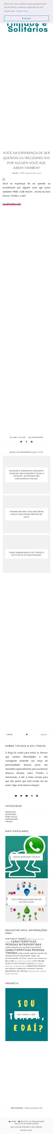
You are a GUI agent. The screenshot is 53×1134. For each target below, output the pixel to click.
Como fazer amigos (27, 953)
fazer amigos (34, 971)
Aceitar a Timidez (16, 939)
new (10, 735)
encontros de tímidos (16, 971)
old (43, 735)
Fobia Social (11, 817)
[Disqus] (26, 615)
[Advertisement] (26, 60)
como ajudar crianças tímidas (19, 963)
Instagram (37, 437)
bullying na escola (23, 961)
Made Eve (26, 1130)
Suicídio (23, 958)
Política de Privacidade (32, 1121)
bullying (9, 961)
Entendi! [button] (26, 18)
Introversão (11, 819)
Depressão (10, 814)
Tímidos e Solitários (32, 1127)
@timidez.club (36, 1108)
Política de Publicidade (26, 1123)
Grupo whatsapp (22, 956)
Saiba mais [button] (22, 11)
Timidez (9, 822)
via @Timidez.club (12, 204)
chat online (39, 961)
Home (13, 1121)
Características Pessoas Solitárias (23, 947)
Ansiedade (10, 812)
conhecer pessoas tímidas (29, 968)
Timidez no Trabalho (37, 958)
